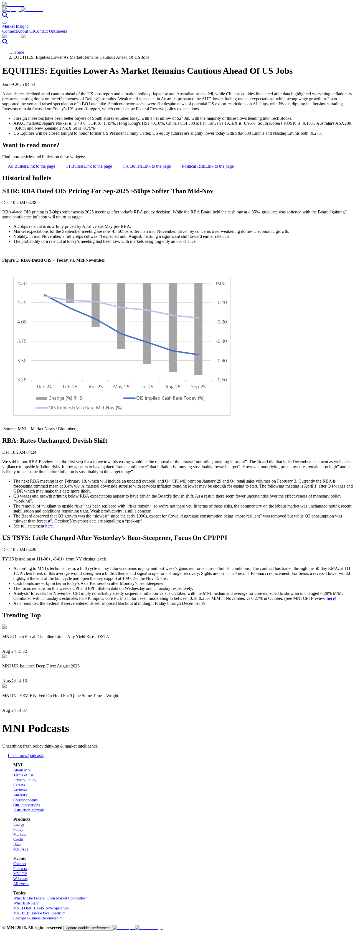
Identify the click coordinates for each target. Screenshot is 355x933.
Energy (19, 824)
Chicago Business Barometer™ (37, 918)
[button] (177, 9)
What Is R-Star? (26, 903)
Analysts (20, 795)
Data (17, 844)
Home (18, 52)
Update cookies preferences (88, 928)
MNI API (20, 849)
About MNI (22, 770)
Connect (9, 31)
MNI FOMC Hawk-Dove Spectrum (41, 908)
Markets (19, 834)
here (49, 526)
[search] (5, 16)
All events (21, 884)
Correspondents (25, 800)
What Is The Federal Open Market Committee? (50, 898)
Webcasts (20, 879)
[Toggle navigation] (4, 23)
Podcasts (20, 869)
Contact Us (44, 31)
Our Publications (26, 805)
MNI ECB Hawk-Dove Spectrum (39, 913)
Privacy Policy (24, 780)
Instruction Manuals (28, 810)
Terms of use (23, 775)
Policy (18, 829)
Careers (60, 31)
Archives (20, 790)
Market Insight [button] (15, 26)
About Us (25, 31)
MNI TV (20, 874)
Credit (18, 839)
